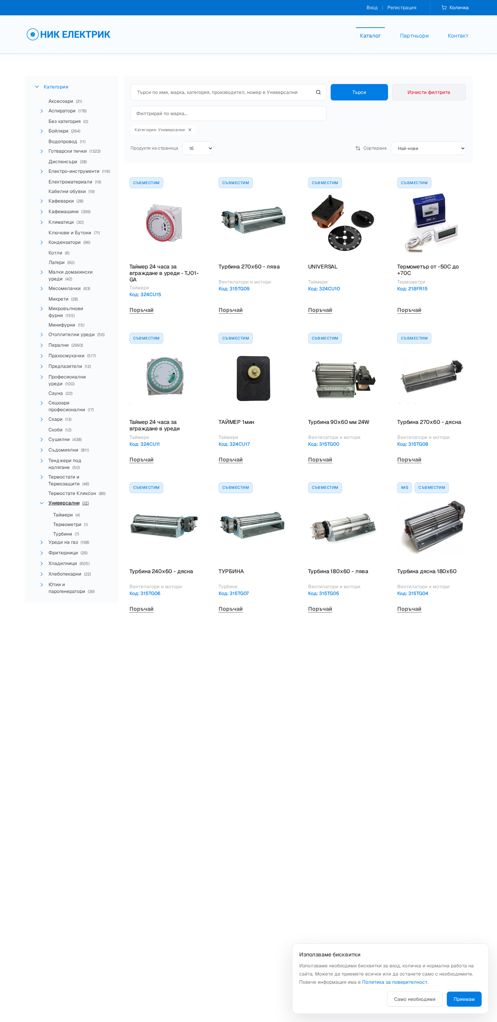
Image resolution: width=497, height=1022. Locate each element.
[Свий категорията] (42, 503)
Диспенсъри (68, 161)
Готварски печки (74, 151)
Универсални (69, 503)
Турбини (66, 534)
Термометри (70, 524)
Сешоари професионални (71, 406)
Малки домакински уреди (71, 275)
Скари (60, 419)
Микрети (63, 299)
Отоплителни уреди (77, 334)
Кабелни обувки (72, 191)
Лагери (61, 262)
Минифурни (66, 325)
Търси (359, 92)
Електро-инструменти (79, 171)
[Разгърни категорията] (42, 111)
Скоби (60, 430)
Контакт (458, 35)
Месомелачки (69, 288)
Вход (372, 7)
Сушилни (65, 439)
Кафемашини (70, 211)
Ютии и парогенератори (72, 587)
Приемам (464, 999)
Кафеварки (66, 201)
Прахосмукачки (72, 356)
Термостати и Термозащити (69, 480)
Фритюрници (68, 553)
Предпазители (70, 366)
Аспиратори (67, 111)
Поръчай (141, 310)
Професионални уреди (67, 380)
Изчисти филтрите (429, 92)
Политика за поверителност (394, 982)
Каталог (370, 35)
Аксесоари (65, 101)
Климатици (66, 222)
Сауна (60, 393)
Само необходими (415, 999)
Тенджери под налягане (65, 463)
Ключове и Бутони (74, 233)
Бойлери (64, 131)
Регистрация (401, 7)
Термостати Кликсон (77, 493)
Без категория (68, 121)
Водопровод (67, 141)
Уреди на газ (69, 542)
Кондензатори (69, 242)
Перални (66, 345)
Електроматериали (75, 182)
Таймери (66, 515)
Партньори (414, 35)
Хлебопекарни (70, 574)
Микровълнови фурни (66, 311)
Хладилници (69, 563)
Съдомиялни (69, 450)
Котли (59, 253)
